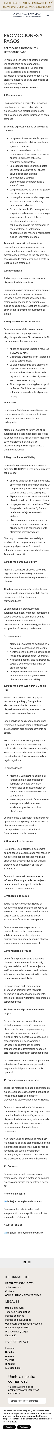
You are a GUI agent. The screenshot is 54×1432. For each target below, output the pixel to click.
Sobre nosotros (13, 1287)
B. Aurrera (10, 1364)
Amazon (9, 1356)
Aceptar (9, 1427)
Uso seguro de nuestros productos (23, 1323)
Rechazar (24, 1427)
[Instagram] (29, 1262)
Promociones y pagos (16, 1331)
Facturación (11, 1335)
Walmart (9, 1360)
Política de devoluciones (18, 1319)
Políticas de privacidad (17, 1327)
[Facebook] (24, 1262)
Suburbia (9, 1352)
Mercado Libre (13, 1367)
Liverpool (10, 1348)
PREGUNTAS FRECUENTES (19, 1283)
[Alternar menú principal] (48, 15)
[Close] (51, 2)
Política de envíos (14, 1315)
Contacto (10, 1291)
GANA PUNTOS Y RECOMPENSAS (23, 1295)
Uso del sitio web (14, 1307)
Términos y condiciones (17, 1312)
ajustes (13, 1421)
